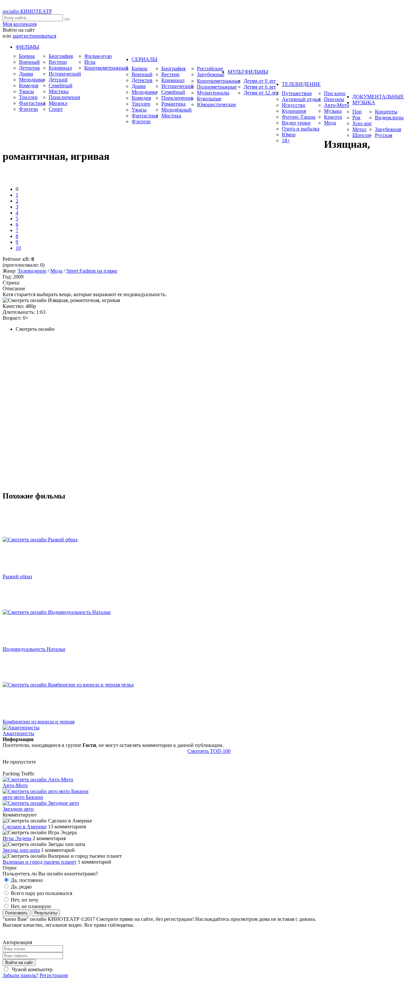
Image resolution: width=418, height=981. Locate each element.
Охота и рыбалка (300, 128)
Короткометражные (218, 81)
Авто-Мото (336, 105)
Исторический (65, 73)
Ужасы (26, 91)
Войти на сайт (19, 962)
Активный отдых (301, 99)
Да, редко (20, 886)
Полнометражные (217, 87)
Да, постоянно (26, 880)
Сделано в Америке (25, 826)
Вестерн (58, 62)
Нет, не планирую (30, 906)
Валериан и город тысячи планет (39, 862)
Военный (29, 62)
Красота (333, 117)
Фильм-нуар (98, 56)
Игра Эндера (17, 838)
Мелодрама (31, 79)
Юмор (289, 134)
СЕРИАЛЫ (144, 59)
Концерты (386, 111)
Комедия (28, 85)
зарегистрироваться (34, 36)
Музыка (333, 111)
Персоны (334, 99)
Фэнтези (28, 109)
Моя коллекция (20, 24)
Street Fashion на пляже (91, 271)
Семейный (60, 85)
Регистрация (54, 975)
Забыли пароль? (20, 975)
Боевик (27, 56)
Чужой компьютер (31, 969)
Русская (383, 135)
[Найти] (67, 19)
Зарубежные (210, 74)
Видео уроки (296, 123)
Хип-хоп (362, 123)
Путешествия (297, 93)
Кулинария (294, 111)
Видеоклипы (389, 117)
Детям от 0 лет (260, 81)
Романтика (173, 104)
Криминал (60, 68)
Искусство (293, 105)
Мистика (59, 91)
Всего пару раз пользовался (40, 893)
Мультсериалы (213, 92)
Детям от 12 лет (261, 92)
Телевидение (32, 271)
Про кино (335, 93)
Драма (26, 73)
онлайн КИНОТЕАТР (27, 11)
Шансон (361, 135)
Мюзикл (58, 103)
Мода (330, 123)
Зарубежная (388, 129)
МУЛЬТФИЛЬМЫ (248, 72)
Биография (61, 56)
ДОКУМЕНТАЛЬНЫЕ (378, 96)
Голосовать (16, 912)
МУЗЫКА (363, 102)
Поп (357, 111)
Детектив (29, 68)
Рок (356, 117)
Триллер (28, 97)
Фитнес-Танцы (298, 117)
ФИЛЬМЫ (27, 47)
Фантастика (32, 103)
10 (18, 248)
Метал (359, 129)
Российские (210, 68)
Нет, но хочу (24, 900)
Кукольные (209, 98)
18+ (286, 140)
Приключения (64, 97)
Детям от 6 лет (260, 87)
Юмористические (216, 104)
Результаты (45, 912)
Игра (89, 62)
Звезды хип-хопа (21, 850)
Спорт (56, 109)
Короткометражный (106, 68)
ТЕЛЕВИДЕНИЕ (301, 84)
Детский (58, 79)
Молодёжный (176, 109)
